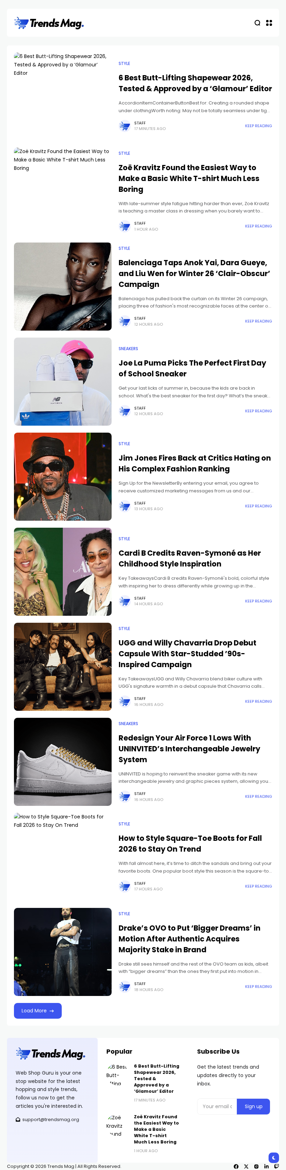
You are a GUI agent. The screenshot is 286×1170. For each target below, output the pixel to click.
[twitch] (276, 1166)
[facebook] (236, 1166)
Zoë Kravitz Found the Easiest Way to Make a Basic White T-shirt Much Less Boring (189, 178)
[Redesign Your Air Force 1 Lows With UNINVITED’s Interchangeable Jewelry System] (63, 762)
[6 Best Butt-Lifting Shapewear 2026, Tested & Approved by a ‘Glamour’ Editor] (63, 96)
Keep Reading (258, 126)
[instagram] (256, 1166)
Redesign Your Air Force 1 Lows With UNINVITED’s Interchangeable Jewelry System (189, 749)
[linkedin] (266, 1166)
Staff (140, 123)
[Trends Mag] (49, 23)
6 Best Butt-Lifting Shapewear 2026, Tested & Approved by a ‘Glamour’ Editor (195, 83)
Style (124, 63)
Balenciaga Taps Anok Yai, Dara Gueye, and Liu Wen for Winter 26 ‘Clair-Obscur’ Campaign (194, 273)
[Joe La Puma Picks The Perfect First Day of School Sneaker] (63, 382)
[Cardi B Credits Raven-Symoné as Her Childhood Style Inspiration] (63, 572)
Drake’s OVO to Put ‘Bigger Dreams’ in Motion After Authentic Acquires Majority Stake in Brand (190, 939)
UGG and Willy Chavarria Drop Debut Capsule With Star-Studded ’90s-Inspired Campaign (187, 654)
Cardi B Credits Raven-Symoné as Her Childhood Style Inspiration (190, 558)
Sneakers (128, 349)
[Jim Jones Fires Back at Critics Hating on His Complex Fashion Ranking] (63, 477)
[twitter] (246, 1166)
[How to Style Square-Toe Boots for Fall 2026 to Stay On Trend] (63, 857)
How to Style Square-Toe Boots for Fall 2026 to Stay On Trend (190, 843)
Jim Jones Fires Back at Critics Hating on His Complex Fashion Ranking (195, 463)
